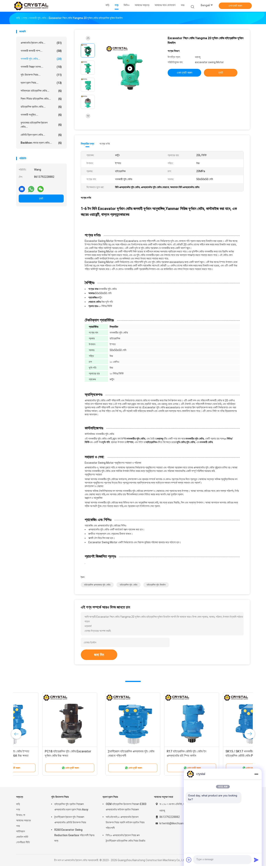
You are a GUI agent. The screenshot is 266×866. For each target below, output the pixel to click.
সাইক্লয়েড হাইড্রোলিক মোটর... (41, 90)
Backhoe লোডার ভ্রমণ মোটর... (41, 142)
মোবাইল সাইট (22, 836)
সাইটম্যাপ (20, 831)
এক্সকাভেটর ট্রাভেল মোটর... (41, 42)
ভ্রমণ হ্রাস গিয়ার (110, 796)
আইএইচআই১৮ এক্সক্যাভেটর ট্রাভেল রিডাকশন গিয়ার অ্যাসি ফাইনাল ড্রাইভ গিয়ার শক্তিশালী (125, 822)
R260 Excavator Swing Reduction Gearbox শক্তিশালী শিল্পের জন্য (74, 835)
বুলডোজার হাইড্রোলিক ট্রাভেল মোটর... (41, 124)
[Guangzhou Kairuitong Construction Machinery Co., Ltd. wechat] (40, 187)
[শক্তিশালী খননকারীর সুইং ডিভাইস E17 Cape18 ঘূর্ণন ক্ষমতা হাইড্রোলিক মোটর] (220, 720)
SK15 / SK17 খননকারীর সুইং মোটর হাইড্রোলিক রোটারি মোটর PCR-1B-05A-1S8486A (158, 755)
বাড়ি (18, 804)
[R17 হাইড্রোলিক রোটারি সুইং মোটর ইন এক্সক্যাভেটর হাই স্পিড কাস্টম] (102, 720)
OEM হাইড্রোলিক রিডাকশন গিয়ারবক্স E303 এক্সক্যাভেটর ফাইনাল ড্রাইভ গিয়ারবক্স (126, 806)
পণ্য (18, 809)
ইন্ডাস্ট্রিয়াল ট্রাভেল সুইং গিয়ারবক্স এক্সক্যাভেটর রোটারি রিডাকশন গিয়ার (70, 819)
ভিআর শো (20, 814)
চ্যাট (41, 198)
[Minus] (256, 774)
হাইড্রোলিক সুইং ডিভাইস (156, 584)
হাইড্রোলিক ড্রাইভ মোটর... (41, 106)
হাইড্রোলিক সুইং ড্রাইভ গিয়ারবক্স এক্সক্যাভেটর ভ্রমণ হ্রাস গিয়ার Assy (71, 806)
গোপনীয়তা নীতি (23, 842)
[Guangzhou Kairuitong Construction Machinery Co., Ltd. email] (22, 187)
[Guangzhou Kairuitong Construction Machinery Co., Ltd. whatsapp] (31, 187)
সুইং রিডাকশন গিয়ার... (41, 74)
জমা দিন (99, 654)
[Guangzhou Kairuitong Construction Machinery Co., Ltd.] (31, 6)
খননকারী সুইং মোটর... (41, 58)
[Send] (256, 859)
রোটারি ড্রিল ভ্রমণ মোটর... (41, 134)
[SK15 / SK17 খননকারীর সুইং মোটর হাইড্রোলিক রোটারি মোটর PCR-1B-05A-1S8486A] (161, 720)
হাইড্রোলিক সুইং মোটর (128, 584)
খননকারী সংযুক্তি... (41, 114)
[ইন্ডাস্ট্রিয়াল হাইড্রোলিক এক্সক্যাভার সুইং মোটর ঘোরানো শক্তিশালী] (43, 720)
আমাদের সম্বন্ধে (23, 820)
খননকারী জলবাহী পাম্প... (41, 50)
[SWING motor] (130, 68)
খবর (18, 825)
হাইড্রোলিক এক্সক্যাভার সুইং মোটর (97, 584)
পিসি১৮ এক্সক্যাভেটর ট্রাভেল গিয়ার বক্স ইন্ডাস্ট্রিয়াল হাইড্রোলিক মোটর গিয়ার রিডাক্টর (125, 838)
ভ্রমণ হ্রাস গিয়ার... (41, 82)
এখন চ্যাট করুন (235, 5)
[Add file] (189, 859)
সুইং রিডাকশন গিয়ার (60, 796)
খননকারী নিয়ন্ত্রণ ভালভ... (41, 66)
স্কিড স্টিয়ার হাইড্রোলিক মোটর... (41, 98)
